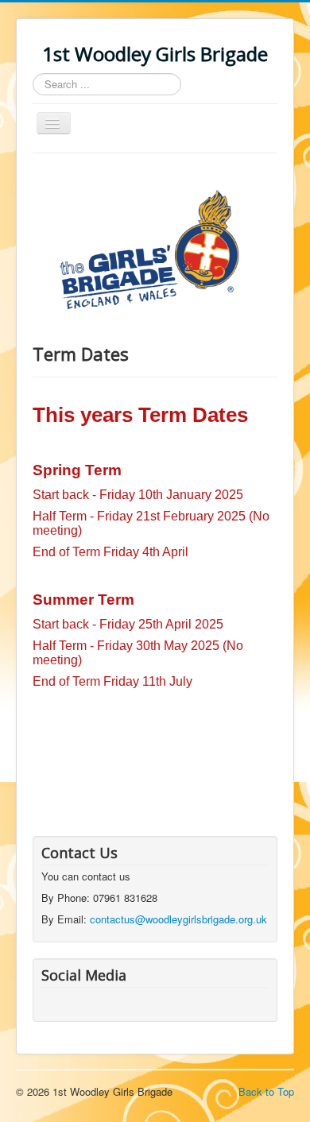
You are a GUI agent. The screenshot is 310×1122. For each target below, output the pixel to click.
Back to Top (266, 1091)
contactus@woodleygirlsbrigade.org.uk (178, 919)
